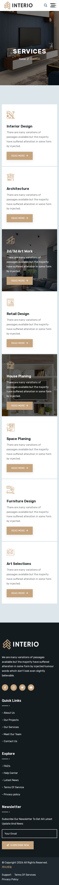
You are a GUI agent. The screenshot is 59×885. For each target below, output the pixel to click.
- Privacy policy (11, 794)
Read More (18, 155)
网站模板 (7, 866)
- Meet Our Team (11, 734)
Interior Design (19, 126)
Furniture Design (21, 501)
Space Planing (19, 439)
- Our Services (10, 727)
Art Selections (19, 564)
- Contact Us (9, 741)
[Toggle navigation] (53, 5)
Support (6, 874)
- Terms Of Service (13, 787)
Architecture (18, 189)
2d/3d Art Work (20, 251)
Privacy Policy (10, 879)
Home (22, 58)
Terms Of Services (25, 874)
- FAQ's (6, 766)
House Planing (19, 376)
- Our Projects (10, 719)
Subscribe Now (19, 845)
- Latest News (10, 780)
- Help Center (10, 772)
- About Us (8, 712)
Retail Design (18, 314)
